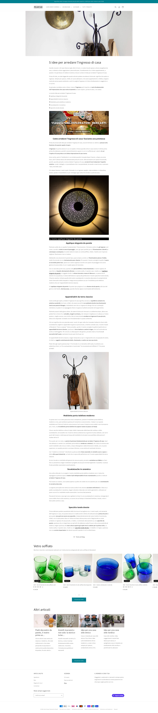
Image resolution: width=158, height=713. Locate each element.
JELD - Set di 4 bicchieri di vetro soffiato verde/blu (135, 585)
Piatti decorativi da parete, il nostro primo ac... (43, 632)
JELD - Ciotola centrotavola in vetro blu (102, 585)
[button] (53, 7)
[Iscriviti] (61, 695)
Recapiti (116, 709)
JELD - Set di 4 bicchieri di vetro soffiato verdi (44, 585)
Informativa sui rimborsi (65, 709)
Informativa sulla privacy (77, 709)
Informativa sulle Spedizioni (106, 709)
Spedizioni (36, 677)
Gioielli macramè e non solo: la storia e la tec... (66, 632)
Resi (35, 680)
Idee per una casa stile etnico (88, 631)
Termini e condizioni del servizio (92, 709)
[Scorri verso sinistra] (75, 595)
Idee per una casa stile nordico (111, 631)
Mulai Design (46, 709)
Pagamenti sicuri (38, 683)
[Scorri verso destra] (82, 595)
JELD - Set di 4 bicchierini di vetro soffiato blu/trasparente (77, 585)
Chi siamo (66, 677)
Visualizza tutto (79, 599)
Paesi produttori (68, 680)
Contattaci (36, 686)
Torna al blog (80, 537)
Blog (65, 683)
